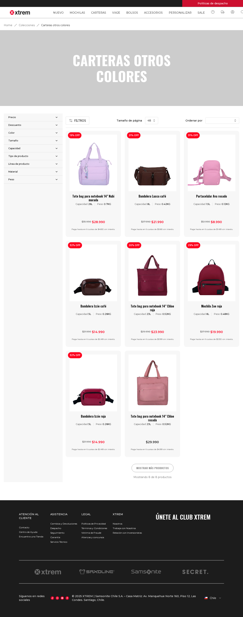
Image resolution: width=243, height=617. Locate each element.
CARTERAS (98, 12)
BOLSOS (132, 12)
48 (149, 120)
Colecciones (27, 25)
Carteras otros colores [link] (55, 25)
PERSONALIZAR (180, 12)
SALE (201, 12)
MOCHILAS (77, 12)
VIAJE (116, 12)
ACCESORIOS (153, 12)
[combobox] (212, 598)
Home (8, 25)
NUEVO (58, 12)
